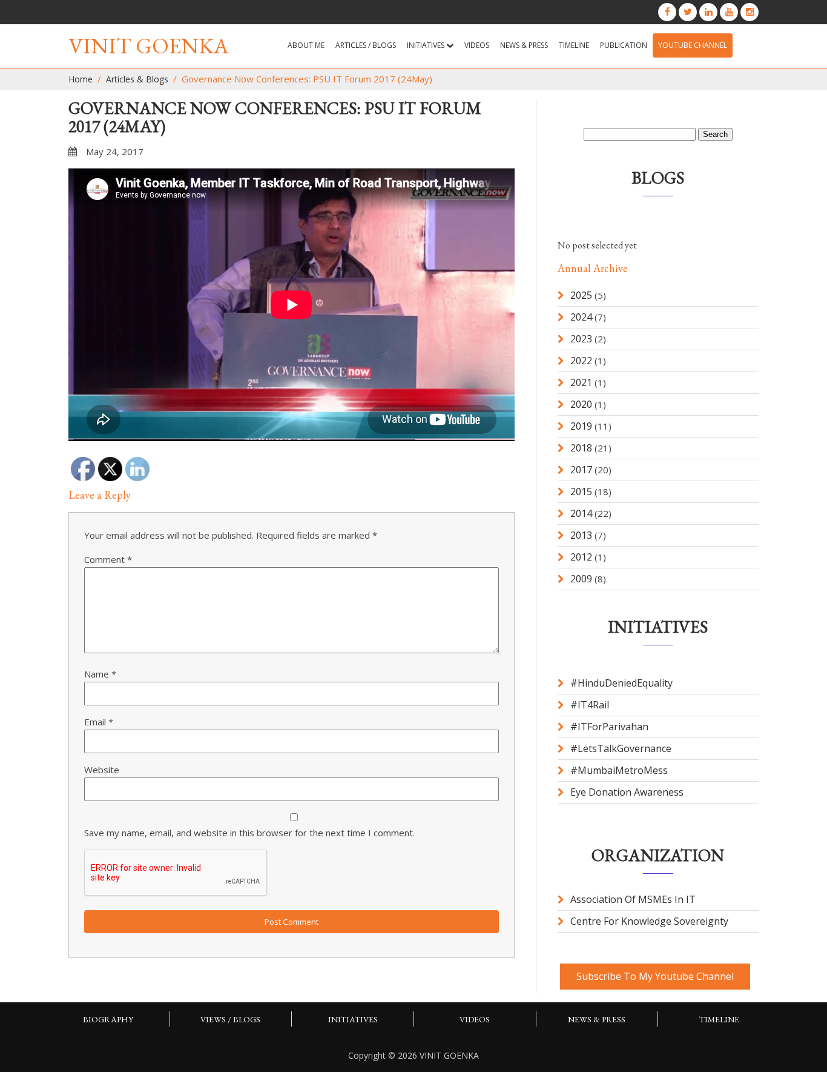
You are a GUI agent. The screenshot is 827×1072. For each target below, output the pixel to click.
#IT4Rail (589, 704)
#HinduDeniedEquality (621, 683)
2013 (581, 535)
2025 (581, 295)
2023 (581, 338)
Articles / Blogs (365, 45)
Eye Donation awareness (627, 792)
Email (98, 722)
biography (108, 1019)
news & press (524, 45)
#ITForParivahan (609, 726)
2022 (581, 360)
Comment (108, 559)
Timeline (574, 45)
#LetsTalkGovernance (620, 748)
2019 (581, 426)
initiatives (353, 1019)
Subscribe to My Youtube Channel (655, 976)
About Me (306, 45)
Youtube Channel (692, 45)
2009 (581, 578)
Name (100, 674)
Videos (476, 45)
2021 (581, 382)
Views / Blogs (230, 1019)
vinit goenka (148, 46)
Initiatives (426, 45)
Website (101, 770)
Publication (623, 45)
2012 (581, 557)
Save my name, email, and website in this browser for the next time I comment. (249, 833)
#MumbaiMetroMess (619, 770)
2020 (581, 404)
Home (80, 79)
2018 (581, 447)
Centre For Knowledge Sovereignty (649, 921)
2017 (581, 469)
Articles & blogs (137, 79)
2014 (581, 513)
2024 (581, 317)
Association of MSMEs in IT (633, 899)
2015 (581, 491)
